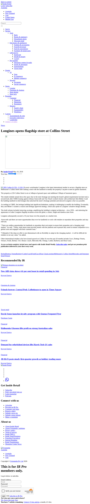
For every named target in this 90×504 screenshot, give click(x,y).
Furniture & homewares (22, 51)
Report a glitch (10, 411)
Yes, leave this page (7, 500)
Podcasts (8, 396)
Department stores (20, 39)
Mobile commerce (20, 78)
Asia (6, 15)
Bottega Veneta (11, 254)
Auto (11, 33)
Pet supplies (14, 61)
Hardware (17, 55)
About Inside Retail (12, 426)
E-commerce (18, 76)
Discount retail (19, 41)
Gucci (38, 254)
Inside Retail (8, 172)
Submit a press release (13, 415)
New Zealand (10, 13)
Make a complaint (11, 417)
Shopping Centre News (13, 444)
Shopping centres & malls (23, 63)
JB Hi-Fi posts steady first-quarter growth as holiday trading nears (31, 359)
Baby (16, 35)
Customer (13, 98)
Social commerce (20, 84)
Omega (84, 254)
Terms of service (11, 432)
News (3, 125)
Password (4, 484)
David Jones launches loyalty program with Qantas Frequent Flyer (31, 314)
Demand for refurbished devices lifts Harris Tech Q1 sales (26, 344)
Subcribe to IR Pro (15, 496)
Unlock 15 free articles (31, 502)
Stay (16, 500)
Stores (7, 86)
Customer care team (12, 409)
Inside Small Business (12, 436)
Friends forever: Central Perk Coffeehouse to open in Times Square (31, 289)
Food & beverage (20, 47)
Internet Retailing (11, 440)
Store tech (13, 94)
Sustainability (18, 110)
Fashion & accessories (21, 45)
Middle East (9, 19)
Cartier (24, 254)
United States (9, 17)
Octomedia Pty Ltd (16, 461)
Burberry (19, 254)
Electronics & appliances (18, 43)
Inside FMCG (10, 434)
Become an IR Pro (11, 407)
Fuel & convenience (21, 49)
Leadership (13, 120)
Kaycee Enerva (6, 275)
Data (15, 74)
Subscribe (8, 6)
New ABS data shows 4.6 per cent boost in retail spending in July (30, 271)
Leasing (12, 88)
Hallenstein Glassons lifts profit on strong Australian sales (26, 328)
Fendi (34, 254)
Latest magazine (10, 394)
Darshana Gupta (6, 318)
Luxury (16, 59)
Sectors (7, 31)
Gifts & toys (14, 53)
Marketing (17, 102)
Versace (7, 256)
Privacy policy (10, 430)
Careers (8, 114)
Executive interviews (17, 118)
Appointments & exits (17, 116)
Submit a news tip (11, 413)
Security (12, 80)
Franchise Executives (12, 438)
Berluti (3, 254)
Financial (17, 100)
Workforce (17, 112)
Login (3, 6)
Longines (51, 254)
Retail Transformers (12, 442)
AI (11, 72)
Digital (7, 70)
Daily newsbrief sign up (13, 392)
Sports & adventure (20, 64)
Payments (17, 82)
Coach (29, 254)
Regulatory (18, 104)
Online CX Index (11, 122)
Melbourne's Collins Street (63, 254)
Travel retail (18, 68)
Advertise (8, 405)
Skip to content (6, 2)
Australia (4, 8)
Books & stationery (20, 37)
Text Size (4, 174)
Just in (7, 29)
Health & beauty (19, 57)
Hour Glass (44, 254)
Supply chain (18, 108)
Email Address (6, 480)
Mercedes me (77, 254)
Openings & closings (17, 90)
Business (8, 96)
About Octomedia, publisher (15, 428)
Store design (14, 92)
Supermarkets (18, 66)
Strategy (12, 106)
